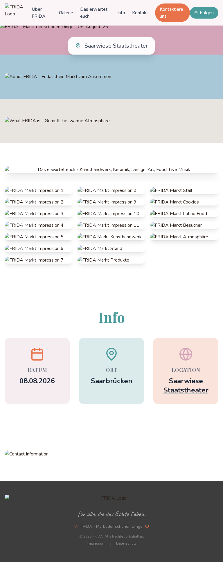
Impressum (96, 543)
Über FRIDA (39, 12)
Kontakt (140, 13)
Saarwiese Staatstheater (185, 385)
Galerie (66, 13)
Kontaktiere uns (171, 12)
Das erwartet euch (93, 12)
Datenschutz (126, 543)
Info (121, 13)
